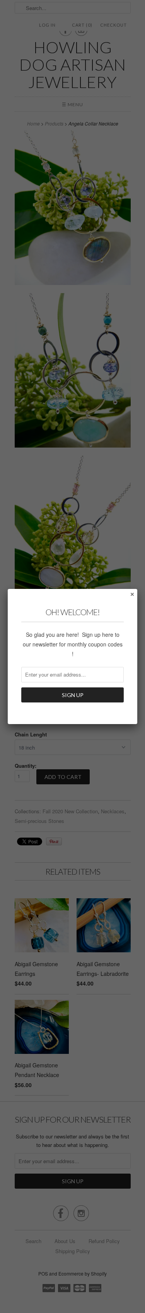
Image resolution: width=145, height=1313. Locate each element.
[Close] (132, 594)
